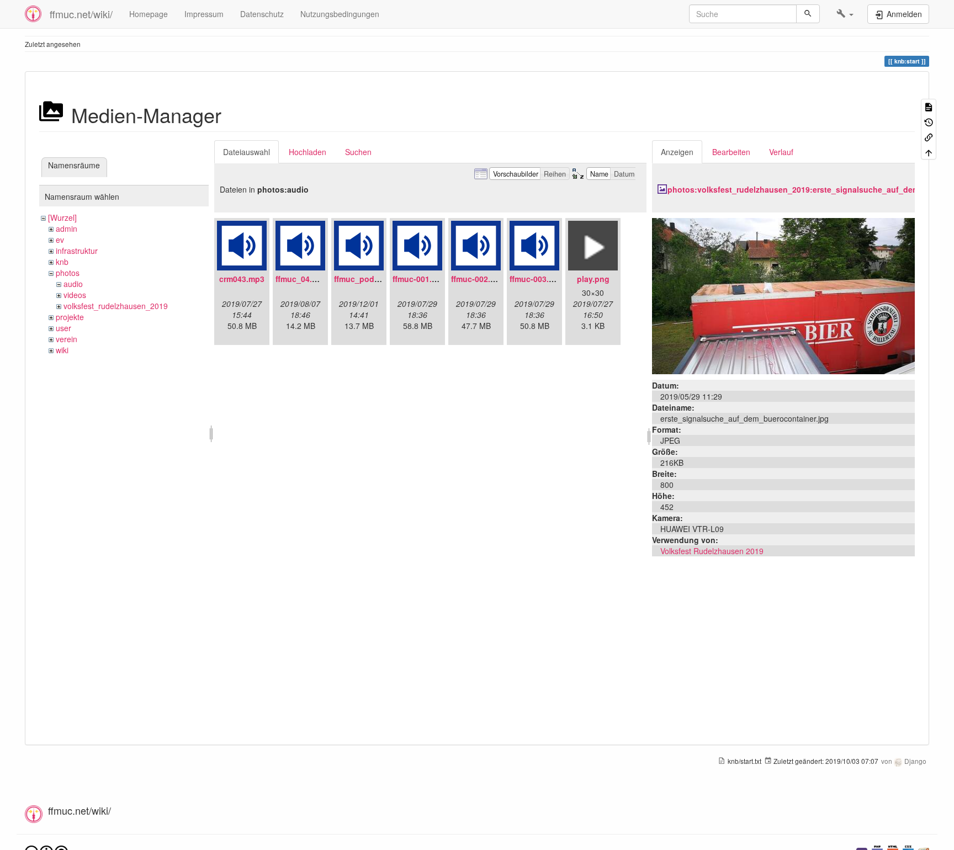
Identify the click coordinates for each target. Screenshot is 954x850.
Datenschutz (262, 13)
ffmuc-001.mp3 (420, 278)
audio (73, 283)
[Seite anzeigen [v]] (928, 106)
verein (66, 338)
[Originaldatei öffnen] (783, 294)
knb (62, 261)
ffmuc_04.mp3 (301, 278)
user (63, 327)
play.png (593, 278)
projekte (70, 316)
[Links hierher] (928, 137)
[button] (845, 14)
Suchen (358, 151)
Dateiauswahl (246, 151)
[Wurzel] (62, 217)
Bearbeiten (731, 151)
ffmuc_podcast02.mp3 (375, 278)
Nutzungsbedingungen (339, 13)
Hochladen (307, 151)
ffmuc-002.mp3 (478, 278)
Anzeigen (677, 151)
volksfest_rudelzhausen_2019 (115, 305)
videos (74, 294)
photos (68, 272)
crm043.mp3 (241, 278)
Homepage (148, 13)
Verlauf (781, 151)
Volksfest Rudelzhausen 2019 (712, 550)
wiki (62, 349)
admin (66, 228)
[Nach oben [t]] (928, 151)
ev (60, 239)
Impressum (204, 13)
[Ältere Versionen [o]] (928, 121)
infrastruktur (77, 250)
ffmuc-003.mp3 (537, 278)
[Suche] (808, 13)
